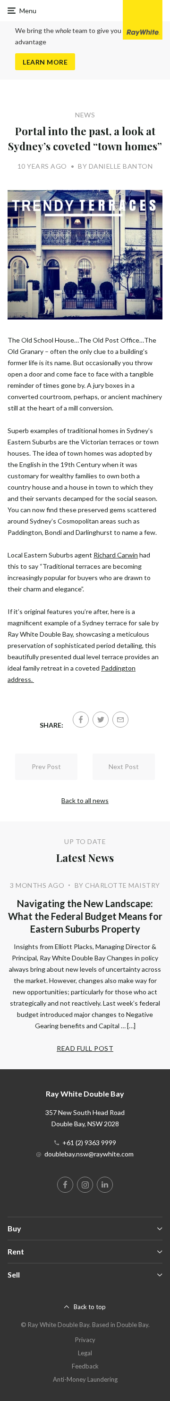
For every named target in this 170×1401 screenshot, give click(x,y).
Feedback (85, 1366)
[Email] (120, 720)
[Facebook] (81, 720)
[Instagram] (85, 1185)
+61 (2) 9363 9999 (89, 1143)
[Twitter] (101, 720)
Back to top (90, 1307)
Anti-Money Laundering (85, 1379)
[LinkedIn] (105, 1185)
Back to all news (85, 800)
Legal (85, 1353)
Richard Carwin (116, 555)
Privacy (85, 1340)
